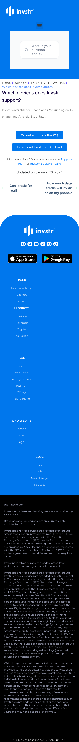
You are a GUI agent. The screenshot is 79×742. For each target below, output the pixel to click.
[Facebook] (23, 244)
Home (6, 83)
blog (40, 456)
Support (21, 83)
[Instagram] (42, 244)
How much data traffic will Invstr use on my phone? (57, 188)
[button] (39, 25)
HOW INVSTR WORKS (48, 83)
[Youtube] (36, 244)
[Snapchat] (49, 244)
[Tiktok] (55, 244)
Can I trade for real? (21, 188)
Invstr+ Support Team (45, 163)
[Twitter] (29, 244)
